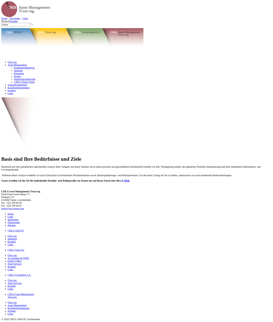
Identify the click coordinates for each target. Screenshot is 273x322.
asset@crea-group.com (12, 208)
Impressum (13, 219)
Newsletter (14, 18)
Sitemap (12, 225)
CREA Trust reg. (16, 250)
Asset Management (17, 65)
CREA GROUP (16, 230)
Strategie (18, 70)
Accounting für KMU (18, 258)
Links (25, 18)
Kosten (17, 76)
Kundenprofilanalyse (24, 67)
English (14, 21)
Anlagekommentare (17, 85)
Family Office (14, 261)
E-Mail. (126, 180)
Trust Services (15, 264)
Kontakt (12, 90)
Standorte (12, 239)
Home (4, 18)
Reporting (19, 73)
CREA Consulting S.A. (19, 275)
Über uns (12, 62)
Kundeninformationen (19, 87)
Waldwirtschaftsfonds (24, 79)
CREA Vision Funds (24, 82)
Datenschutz (14, 222)
